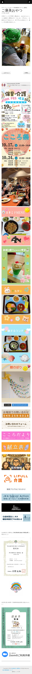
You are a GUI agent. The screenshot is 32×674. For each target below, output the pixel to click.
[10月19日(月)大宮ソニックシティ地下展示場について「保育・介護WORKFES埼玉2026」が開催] (16, 108)
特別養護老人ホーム (18, 7)
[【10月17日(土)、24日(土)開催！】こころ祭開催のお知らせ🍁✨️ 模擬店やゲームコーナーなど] (16, 147)
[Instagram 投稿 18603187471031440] (16, 304)
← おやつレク (6, 72)
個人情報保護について (7, 670)
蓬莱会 (25, 7)
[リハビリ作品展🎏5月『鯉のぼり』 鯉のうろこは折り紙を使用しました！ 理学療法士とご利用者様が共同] (16, 383)
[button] (16, 47)
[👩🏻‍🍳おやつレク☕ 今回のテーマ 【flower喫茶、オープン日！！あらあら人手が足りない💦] (16, 265)
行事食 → (27, 72)
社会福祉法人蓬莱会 (15, 668)
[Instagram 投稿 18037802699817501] (16, 226)
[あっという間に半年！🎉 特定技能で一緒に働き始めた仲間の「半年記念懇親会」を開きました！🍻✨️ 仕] (16, 187)
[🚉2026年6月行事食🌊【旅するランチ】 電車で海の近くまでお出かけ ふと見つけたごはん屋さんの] (16, 344)
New (3, 7)
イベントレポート (8, 7)
